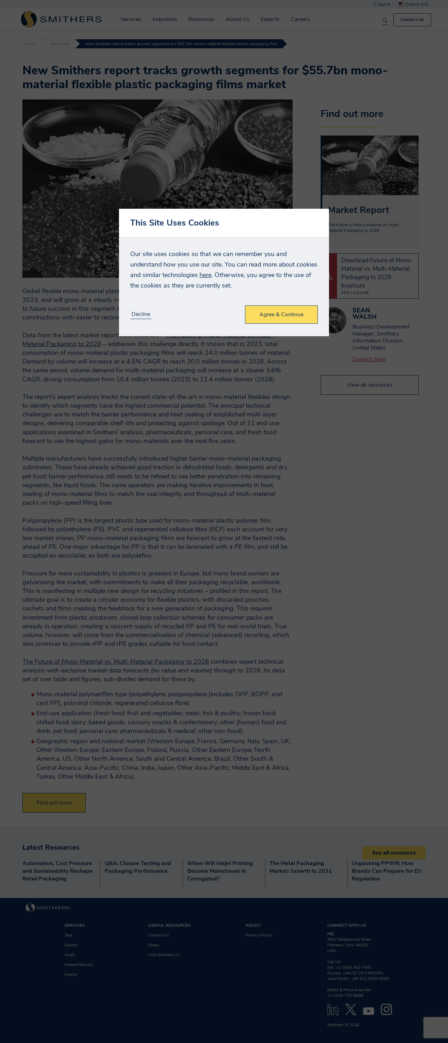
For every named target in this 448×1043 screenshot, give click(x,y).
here (205, 275)
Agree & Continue (281, 314)
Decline (141, 314)
